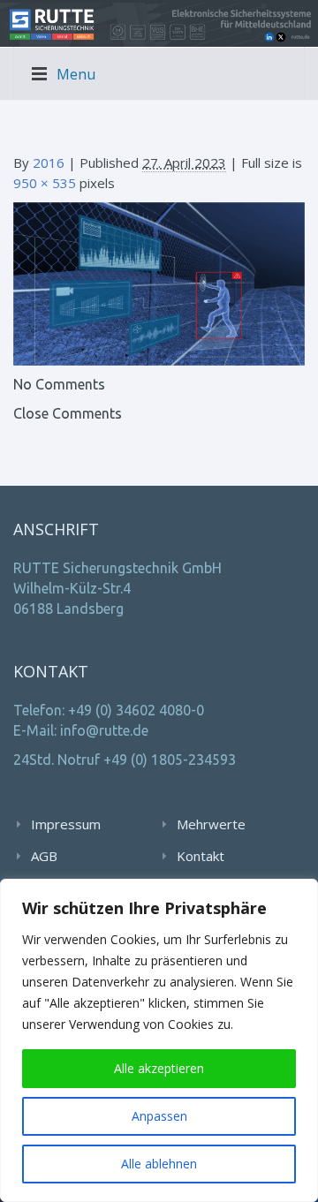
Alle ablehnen (159, 1163)
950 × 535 (44, 183)
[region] (159, 1040)
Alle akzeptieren (159, 1068)
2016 (48, 162)
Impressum (66, 824)
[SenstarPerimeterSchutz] (159, 283)
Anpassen (159, 1116)
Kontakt (200, 856)
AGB (44, 856)
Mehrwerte (211, 824)
